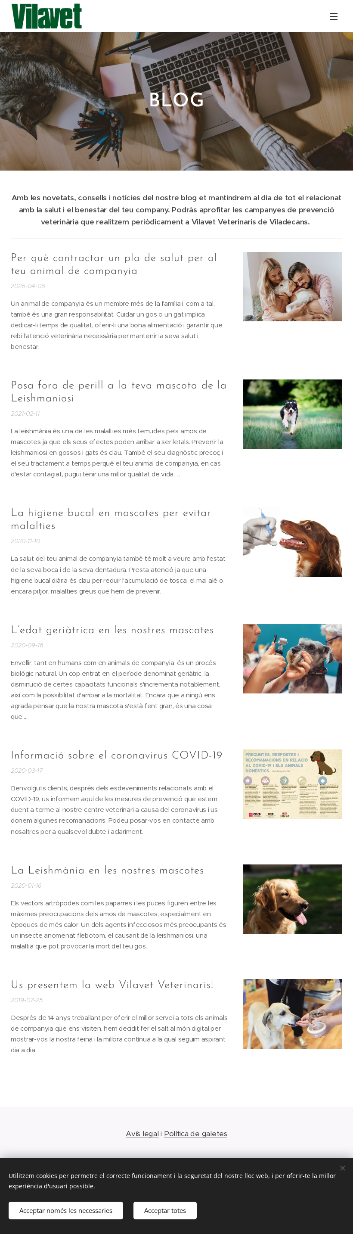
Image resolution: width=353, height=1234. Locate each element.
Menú (333, 16)
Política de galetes (195, 1133)
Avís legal (142, 1133)
